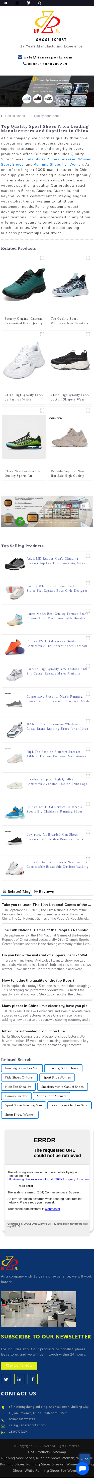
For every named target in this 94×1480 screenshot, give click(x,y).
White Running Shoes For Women (52, 1470)
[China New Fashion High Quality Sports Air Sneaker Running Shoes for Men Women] (24, 437)
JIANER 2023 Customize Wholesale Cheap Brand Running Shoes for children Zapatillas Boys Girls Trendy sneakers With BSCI (57, 726)
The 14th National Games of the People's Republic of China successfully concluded (47, 930)
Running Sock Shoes (17, 1458)
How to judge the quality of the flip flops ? (38, 980)
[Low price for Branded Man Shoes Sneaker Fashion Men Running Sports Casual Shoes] (15, 840)
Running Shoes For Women (58, 164)
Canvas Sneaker (16, 1096)
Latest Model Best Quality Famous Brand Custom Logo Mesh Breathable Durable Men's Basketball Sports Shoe (57, 616)
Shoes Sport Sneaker (51, 1096)
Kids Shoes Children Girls (69, 1105)
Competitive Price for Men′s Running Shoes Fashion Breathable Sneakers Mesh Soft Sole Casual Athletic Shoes (58, 699)
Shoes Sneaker (62, 159)
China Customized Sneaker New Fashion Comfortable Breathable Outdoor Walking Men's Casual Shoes (57, 864)
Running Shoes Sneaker (45, 1464)
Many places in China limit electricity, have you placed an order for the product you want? (47, 1005)
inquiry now (21, 1365)
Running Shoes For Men (22, 1068)
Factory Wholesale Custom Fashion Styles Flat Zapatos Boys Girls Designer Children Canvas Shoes (57, 588)
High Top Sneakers (18, 1087)
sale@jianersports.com (27, 1425)
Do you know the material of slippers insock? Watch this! (47, 955)
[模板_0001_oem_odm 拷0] (88, 410)
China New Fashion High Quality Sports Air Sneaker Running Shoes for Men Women (24, 473)
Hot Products (39, 1452)
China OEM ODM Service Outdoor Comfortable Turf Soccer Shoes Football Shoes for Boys (57, 644)
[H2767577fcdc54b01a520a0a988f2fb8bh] (88, 334)
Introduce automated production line (33, 1031)
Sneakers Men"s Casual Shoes (62, 1087)
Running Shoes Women (55, 1458)
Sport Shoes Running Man (23, 1105)
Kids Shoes (36, 159)
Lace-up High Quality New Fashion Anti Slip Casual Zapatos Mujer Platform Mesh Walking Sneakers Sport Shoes (57, 671)
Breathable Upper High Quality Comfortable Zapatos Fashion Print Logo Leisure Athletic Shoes (57, 782)
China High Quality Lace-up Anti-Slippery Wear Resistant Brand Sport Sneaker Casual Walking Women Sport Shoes (70, 397)
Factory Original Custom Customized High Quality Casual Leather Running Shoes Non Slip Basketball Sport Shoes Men (24, 321)
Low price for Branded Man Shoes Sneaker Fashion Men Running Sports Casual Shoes (55, 837)
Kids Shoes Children (19, 1077)
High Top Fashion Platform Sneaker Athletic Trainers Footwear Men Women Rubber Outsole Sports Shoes (56, 754)
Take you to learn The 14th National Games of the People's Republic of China (47, 904)
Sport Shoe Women (57, 1077)
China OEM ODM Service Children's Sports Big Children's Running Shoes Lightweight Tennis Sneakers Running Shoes (55, 809)
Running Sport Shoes (63, 1068)
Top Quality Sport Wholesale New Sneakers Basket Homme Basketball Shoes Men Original (69, 321)
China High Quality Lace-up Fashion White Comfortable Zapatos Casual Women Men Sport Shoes (24, 397)
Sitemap (59, 1452)
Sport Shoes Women (19, 1115)
